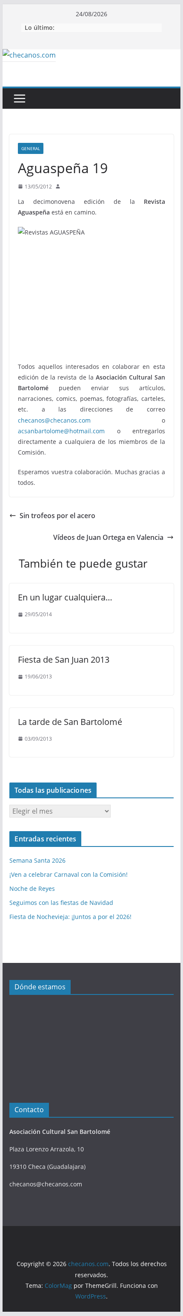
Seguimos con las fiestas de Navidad (61, 903)
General (30, 148)
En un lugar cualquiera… (65, 597)
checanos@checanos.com (54, 420)
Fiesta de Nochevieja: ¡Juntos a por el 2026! (70, 917)
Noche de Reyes (32, 888)
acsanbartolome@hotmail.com (61, 431)
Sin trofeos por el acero (57, 515)
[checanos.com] (29, 55)
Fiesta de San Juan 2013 (63, 659)
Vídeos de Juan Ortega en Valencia (108, 537)
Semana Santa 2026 (37, 860)
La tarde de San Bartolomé (70, 722)
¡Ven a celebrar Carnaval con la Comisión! (68, 874)
